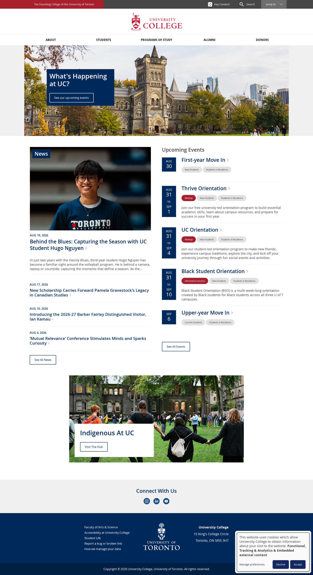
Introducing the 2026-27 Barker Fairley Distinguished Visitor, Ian (88, 317)
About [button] (51, 40)
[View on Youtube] (166, 501)
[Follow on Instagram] (146, 501)
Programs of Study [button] (156, 40)
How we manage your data (102, 549)
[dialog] (273, 552)
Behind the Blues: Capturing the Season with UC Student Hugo (88, 244)
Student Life (92, 538)
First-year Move (204, 160)
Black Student (213, 271)
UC (200, 229)
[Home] (156, 21)
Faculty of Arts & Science (101, 527)
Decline (280, 564)
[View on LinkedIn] (156, 501)
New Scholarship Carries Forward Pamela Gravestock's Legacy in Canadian (89, 293)
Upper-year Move (206, 312)
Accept (298, 564)
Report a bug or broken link (103, 543)
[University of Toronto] (161, 536)
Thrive (204, 188)
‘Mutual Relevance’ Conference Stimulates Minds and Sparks (88, 341)
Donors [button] (262, 40)
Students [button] (103, 40)
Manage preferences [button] (252, 564)
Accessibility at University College (107, 533)
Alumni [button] (209, 40)
